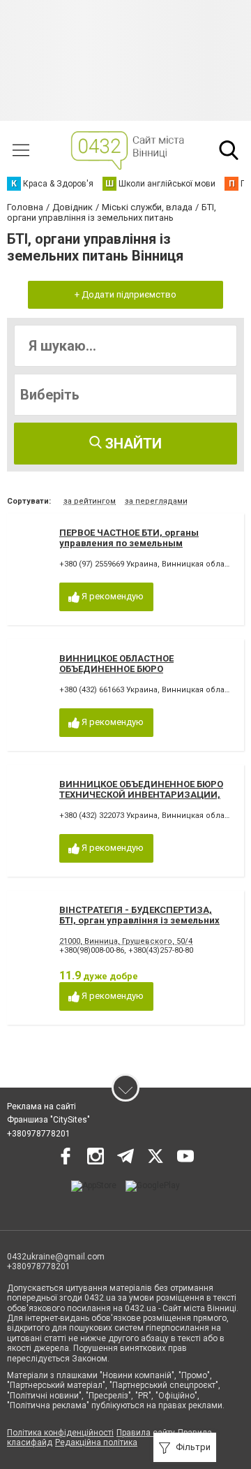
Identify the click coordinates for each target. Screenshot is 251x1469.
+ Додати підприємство (125, 294)
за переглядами (156, 501)
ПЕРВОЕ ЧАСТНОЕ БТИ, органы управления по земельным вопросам (129, 543)
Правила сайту (145, 1433)
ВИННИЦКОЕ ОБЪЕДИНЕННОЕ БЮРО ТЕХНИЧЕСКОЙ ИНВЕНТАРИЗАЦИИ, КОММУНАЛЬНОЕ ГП (141, 795)
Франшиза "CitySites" (48, 1120)
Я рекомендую (111, 596)
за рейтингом (89, 501)
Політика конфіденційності (60, 1433)
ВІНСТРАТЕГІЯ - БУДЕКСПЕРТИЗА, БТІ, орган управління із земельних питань (139, 921)
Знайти (132, 443)
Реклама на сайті (41, 1106)
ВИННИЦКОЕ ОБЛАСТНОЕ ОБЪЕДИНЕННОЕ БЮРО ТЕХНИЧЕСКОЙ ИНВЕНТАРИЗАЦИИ (138, 669)
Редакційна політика (96, 1442)
